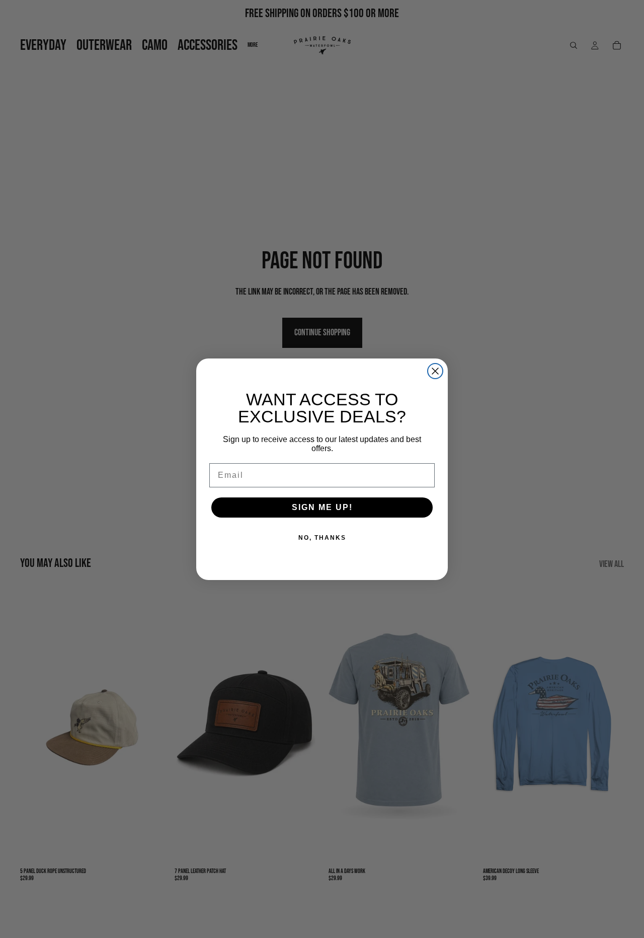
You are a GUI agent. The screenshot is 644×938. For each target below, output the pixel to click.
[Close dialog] (435, 371)
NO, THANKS (322, 537)
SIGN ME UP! (322, 507)
